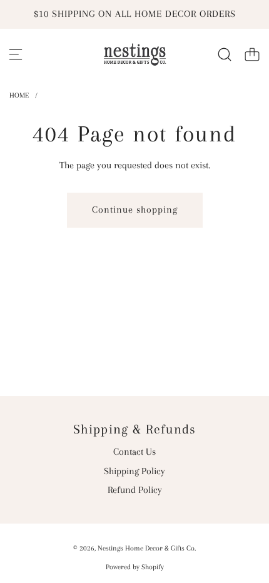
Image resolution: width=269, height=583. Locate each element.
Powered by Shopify (135, 567)
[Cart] (252, 54)
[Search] (224, 54)
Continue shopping (135, 209)
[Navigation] (15, 54)
